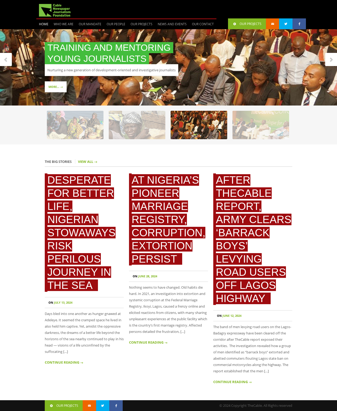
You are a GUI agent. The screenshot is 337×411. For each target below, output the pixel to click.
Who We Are (63, 24)
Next (331, 60)
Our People (116, 24)
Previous (6, 60)
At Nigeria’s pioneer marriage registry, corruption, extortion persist (168, 219)
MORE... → (55, 87)
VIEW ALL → (87, 161)
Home (43, 24)
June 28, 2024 (145, 276)
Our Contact (203, 24)
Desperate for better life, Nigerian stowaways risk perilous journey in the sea (81, 232)
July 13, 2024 (60, 302)
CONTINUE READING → (64, 362)
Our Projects (141, 24)
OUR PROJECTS (250, 24)
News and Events (172, 24)
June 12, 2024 (229, 316)
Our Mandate (90, 24)
